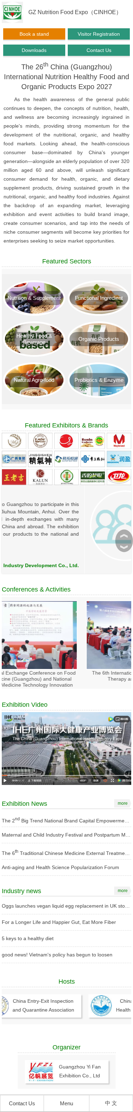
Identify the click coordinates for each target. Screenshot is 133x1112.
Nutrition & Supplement (34, 298)
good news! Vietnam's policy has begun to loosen (57, 954)
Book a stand (34, 34)
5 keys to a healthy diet (28, 938)
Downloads (34, 50)
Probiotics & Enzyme (98, 380)
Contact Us (99, 50)
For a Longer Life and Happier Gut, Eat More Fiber (59, 922)
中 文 (111, 1103)
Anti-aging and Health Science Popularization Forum (60, 867)
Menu (66, 1103)
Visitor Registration (99, 34)
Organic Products (98, 339)
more (123, 803)
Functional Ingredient (99, 298)
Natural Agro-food (34, 380)
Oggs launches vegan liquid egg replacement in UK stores (67, 906)
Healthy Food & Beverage (34, 339)
